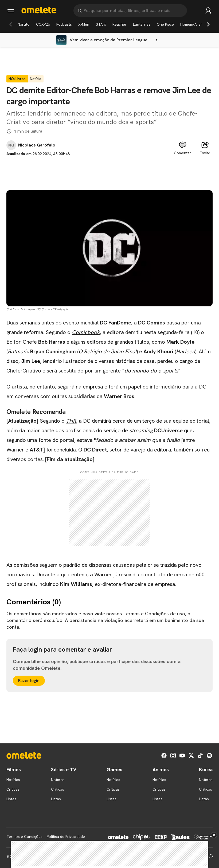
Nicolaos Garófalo (36, 145)
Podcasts (64, 24)
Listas (11, 798)
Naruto (24, 24)
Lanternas (141, 24)
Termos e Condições (24, 836)
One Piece (165, 24)
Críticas (12, 789)
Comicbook (86, 332)
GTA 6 (101, 24)
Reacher (119, 24)
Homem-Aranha (193, 24)
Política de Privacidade (66, 836)
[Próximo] (208, 24)
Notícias (13, 779)
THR (71, 420)
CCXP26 (43, 24)
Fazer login (29, 680)
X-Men (83, 24)
